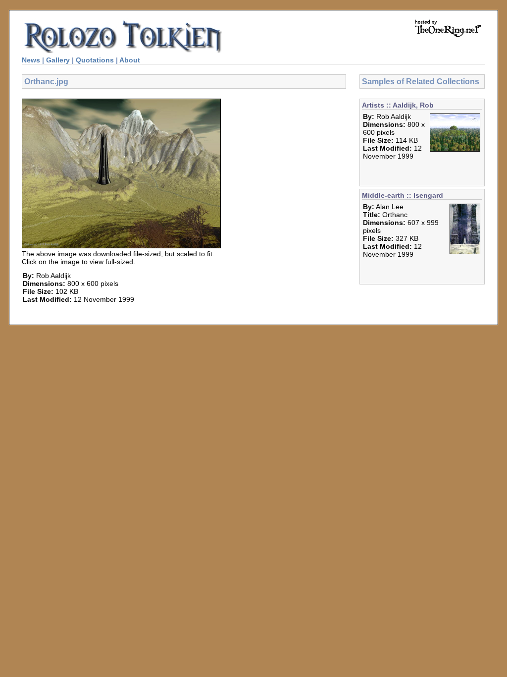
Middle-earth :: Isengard (402, 195)
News (31, 60)
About (129, 60)
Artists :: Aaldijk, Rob (398, 105)
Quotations (95, 60)
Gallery (58, 60)
